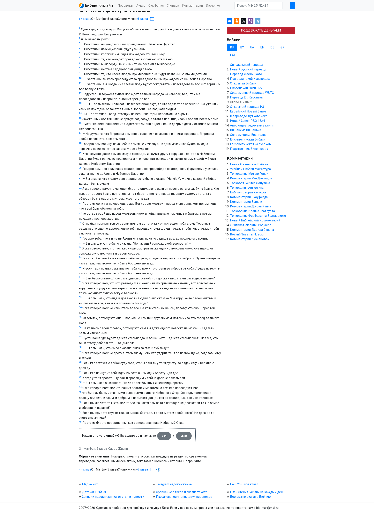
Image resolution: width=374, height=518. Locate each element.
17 (80, 133)
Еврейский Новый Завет (248, 111)
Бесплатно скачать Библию (250, 497)
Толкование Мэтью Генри (249, 174)
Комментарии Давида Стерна (252, 230)
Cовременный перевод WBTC (252, 93)
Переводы (125, 5)
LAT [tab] (233, 55)
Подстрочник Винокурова (249, 149)
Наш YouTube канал (244, 484)
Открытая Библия (243, 83)
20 (80, 168)
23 (80, 202)
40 (80, 362)
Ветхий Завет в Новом (247, 234)
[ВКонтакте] (229, 21)
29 (80, 257)
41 (80, 372)
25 (80, 222)
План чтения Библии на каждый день (257, 492)
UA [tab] (252, 47)
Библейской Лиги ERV (246, 88)
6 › (143, 19)
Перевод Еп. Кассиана (246, 97)
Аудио (140, 5)
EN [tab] (262, 47)
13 (80, 103)
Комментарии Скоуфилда (249, 197)
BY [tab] (242, 47)
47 (80, 412)
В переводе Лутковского (248, 116)
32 (80, 282)
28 (80, 247)
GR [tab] (282, 47)
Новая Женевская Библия (249, 164)
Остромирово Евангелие (248, 135)
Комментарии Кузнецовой (249, 239)
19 (80, 153)
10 (80, 78)
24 (80, 212)
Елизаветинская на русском (250, 144)
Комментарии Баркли (246, 202)
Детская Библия (94, 492)
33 (80, 297)
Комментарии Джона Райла (250, 206)
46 (80, 402)
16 (80, 123)
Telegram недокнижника (174, 484)
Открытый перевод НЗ (247, 107)
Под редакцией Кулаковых (250, 79)
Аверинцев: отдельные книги (251, 125)
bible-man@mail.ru (266, 508)
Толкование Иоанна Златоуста (252, 211)
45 (80, 392)
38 (80, 347)
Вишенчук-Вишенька (245, 130)
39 (80, 352)
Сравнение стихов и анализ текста (181, 492)
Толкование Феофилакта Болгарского (258, 216)
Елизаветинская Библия (247, 139)
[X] (243, 21)
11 (80, 83)
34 (80, 307)
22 (80, 187)
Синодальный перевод (246, 65)
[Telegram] (257, 21)
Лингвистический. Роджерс (250, 225)
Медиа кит (90, 484)
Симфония (156, 5)
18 (80, 143)
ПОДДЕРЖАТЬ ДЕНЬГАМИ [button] (261, 30)
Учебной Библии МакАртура (250, 169)
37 (80, 337)
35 (80, 317)
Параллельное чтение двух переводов (184, 497)
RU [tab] (232, 47)
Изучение (213, 5)
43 (80, 382)
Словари (173, 5)
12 (80, 93)
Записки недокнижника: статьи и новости (113, 497)
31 (80, 277)
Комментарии (192, 5)
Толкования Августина (247, 188)
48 (80, 422)
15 (80, 118)
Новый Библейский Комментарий (255, 220)
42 (80, 377)
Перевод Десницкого (246, 74)
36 (80, 327)
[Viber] (250, 21)
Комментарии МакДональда (251, 178)
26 (80, 237)
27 (80, 242)
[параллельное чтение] (152, 18)
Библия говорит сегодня (248, 192)
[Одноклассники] (236, 21)
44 (80, 387)
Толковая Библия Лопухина (250, 183)
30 (80, 267)
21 (80, 177)
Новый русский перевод (248, 69)
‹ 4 (85, 19)
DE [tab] (272, 47)
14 (80, 113)
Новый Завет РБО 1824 (247, 121)
